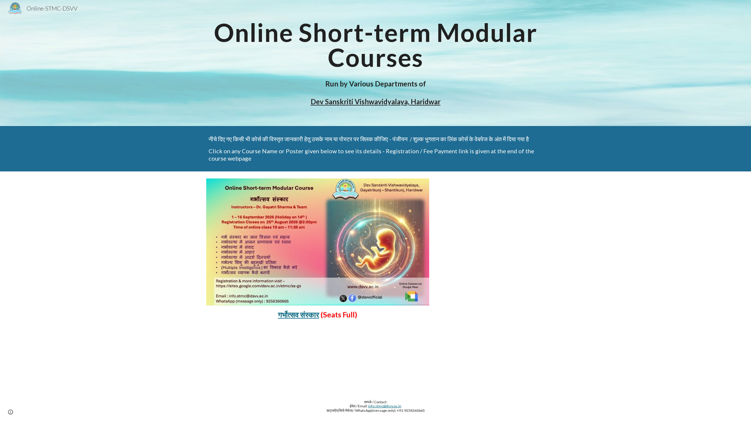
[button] (10, 412)
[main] (375, 63)
